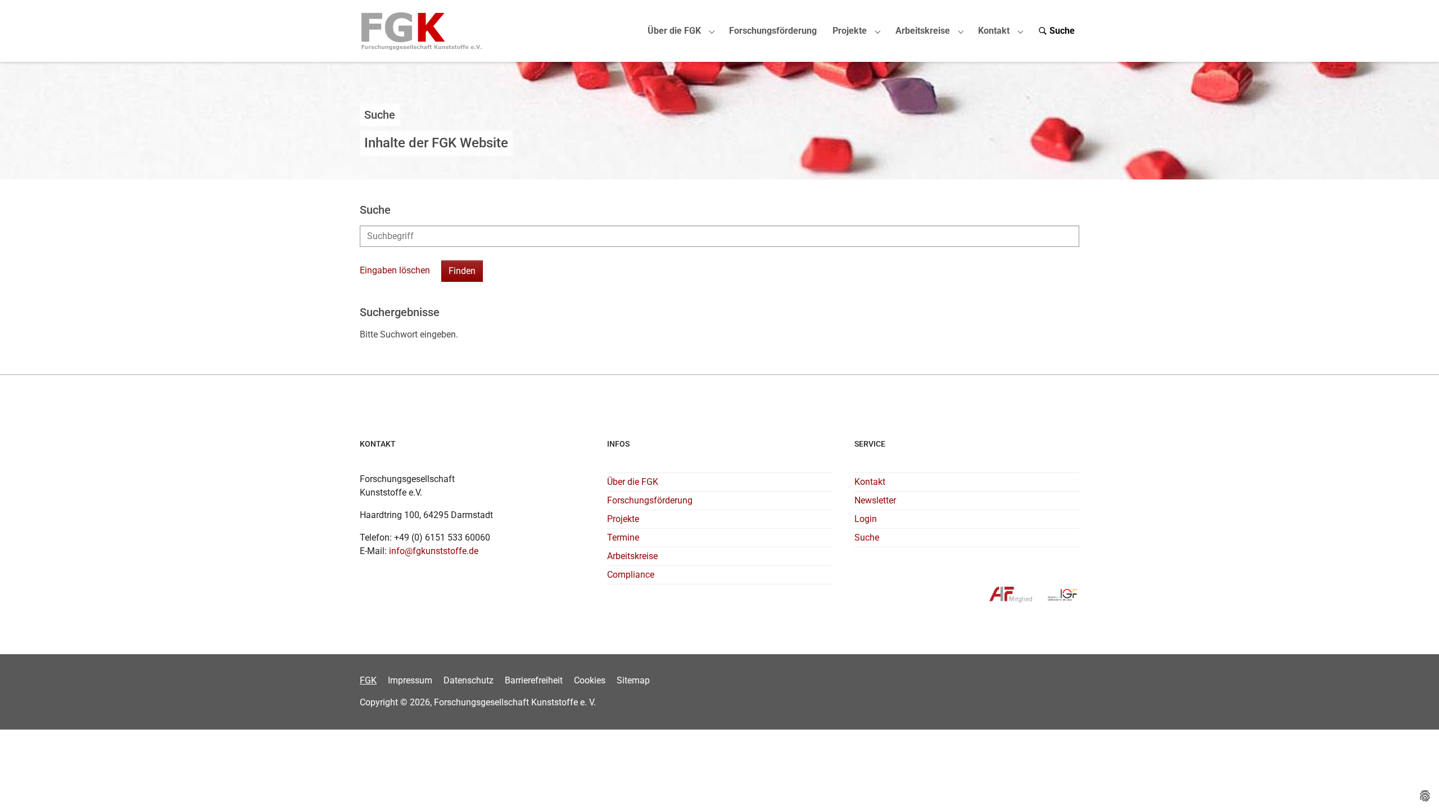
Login (865, 519)
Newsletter (875, 500)
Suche (866, 537)
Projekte (623, 519)
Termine (623, 537)
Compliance (630, 574)
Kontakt (869, 481)
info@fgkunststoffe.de (433, 551)
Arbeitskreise (632, 556)
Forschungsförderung (650, 500)
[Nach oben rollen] (1414, 785)
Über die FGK (632, 481)
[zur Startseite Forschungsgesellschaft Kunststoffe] (422, 31)
